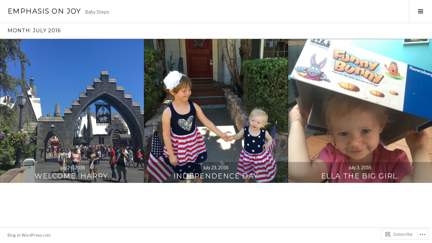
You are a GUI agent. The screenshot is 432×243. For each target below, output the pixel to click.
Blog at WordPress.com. (30, 235)
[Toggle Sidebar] (420, 11)
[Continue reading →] (72, 111)
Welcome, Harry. (71, 176)
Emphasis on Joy (44, 11)
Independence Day (215, 176)
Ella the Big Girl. (360, 176)
